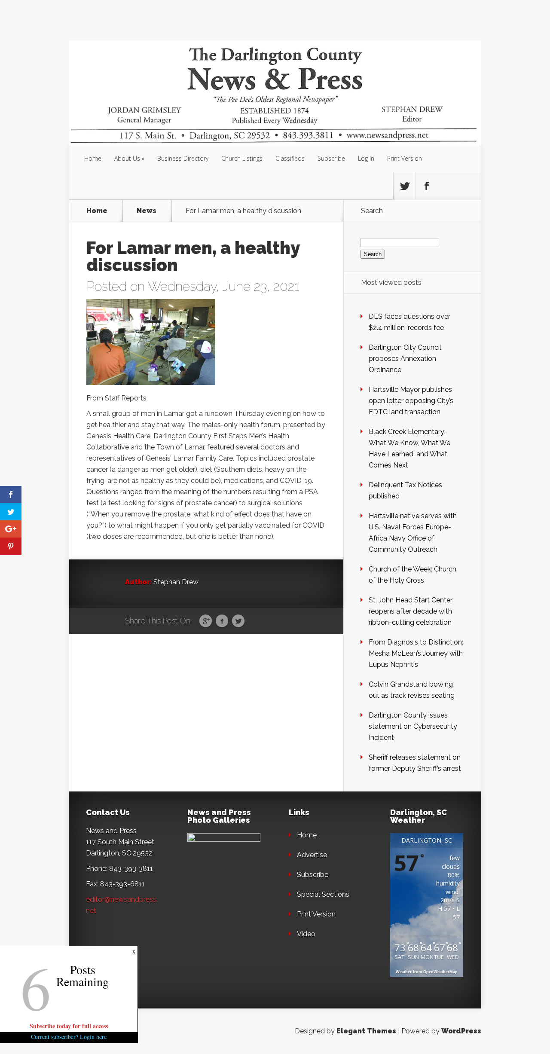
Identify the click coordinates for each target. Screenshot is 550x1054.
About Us (127, 158)
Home (92, 158)
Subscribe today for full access (69, 1025)
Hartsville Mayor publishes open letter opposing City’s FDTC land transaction (411, 400)
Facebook (222, 621)
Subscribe (331, 158)
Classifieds (290, 158)
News (146, 211)
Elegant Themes (366, 1031)
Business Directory (182, 158)
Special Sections (323, 894)
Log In (366, 158)
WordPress (461, 1031)
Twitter (238, 621)
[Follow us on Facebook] (426, 186)
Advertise (312, 855)
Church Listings (242, 158)
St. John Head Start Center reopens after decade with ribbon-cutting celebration (410, 611)
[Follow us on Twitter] (404, 186)
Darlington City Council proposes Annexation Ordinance (405, 358)
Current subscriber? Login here (69, 1037)
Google (205, 621)
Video (306, 934)
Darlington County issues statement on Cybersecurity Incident (413, 726)
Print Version (404, 158)
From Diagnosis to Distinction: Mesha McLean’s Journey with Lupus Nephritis (416, 653)
